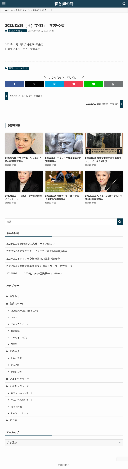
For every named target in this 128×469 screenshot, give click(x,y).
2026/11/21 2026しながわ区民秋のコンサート (34, 273)
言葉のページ (17, 303)
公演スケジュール (20, 386)
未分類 (13, 420)
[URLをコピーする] (113, 84)
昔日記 (14, 344)
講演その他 (16, 406)
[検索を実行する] (120, 221)
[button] (14, 84)
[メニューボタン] (3, 4)
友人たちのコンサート (22, 400)
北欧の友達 (16, 372)
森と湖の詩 (64, 4)
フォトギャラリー (20, 378)
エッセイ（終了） (19, 337)
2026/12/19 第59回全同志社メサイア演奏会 (30, 243)
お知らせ (15, 296)
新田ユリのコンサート (17, 31)
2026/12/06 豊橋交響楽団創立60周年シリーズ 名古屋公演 (39, 266)
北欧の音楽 (16, 358)
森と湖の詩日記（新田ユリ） (25, 310)
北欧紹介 (15, 351)
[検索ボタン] (124, 4)
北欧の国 (15, 365)
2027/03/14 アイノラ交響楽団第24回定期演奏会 (33, 258)
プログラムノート (19, 324)
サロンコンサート (19, 413)
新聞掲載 (15, 331)
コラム (14, 317)
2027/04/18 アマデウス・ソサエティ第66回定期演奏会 (36, 251)
